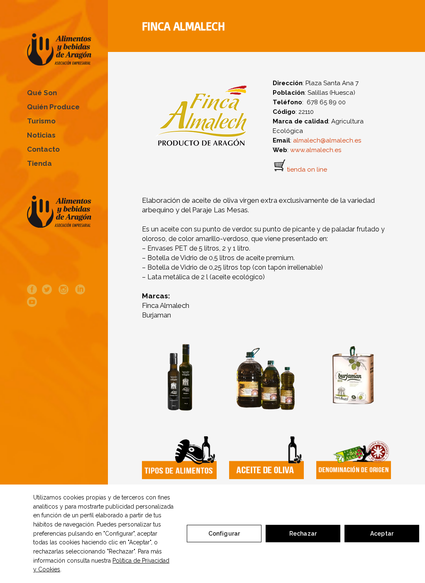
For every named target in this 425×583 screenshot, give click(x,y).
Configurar (224, 533)
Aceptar (381, 533)
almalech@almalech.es (327, 140)
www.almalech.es (315, 150)
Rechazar (303, 533)
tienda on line (307, 170)
